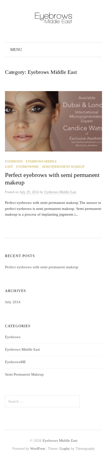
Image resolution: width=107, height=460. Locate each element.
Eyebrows (14, 161)
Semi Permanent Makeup (63, 166)
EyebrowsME (27, 166)
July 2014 (12, 302)
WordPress (37, 449)
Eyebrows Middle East (22, 349)
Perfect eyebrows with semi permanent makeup (41, 267)
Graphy (64, 449)
